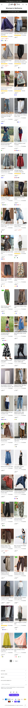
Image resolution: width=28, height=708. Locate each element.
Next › (16, 661)
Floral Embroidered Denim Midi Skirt (19, 88)
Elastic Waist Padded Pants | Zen (6, 279)
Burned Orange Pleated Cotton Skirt (7, 492)
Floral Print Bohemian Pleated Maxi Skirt (6, 144)
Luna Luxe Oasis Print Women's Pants (19, 519)
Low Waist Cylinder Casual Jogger (19, 467)
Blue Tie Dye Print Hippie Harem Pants (20, 546)
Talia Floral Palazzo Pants (19, 279)
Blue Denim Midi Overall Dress (20, 334)
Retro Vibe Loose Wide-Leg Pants (7, 519)
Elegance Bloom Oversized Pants (5, 573)
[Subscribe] (26, 684)
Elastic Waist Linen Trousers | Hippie (5, 198)
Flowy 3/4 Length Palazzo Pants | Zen (7, 225)
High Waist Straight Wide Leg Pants (20, 440)
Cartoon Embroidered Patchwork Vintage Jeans (6, 116)
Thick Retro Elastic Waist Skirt (20, 306)
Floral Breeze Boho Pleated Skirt (5, 440)
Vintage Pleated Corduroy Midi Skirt (19, 171)
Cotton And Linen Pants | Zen (7, 623)
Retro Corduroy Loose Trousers (19, 144)
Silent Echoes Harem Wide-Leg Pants (6, 306)
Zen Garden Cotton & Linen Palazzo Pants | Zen (7, 386)
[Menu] (1, 4)
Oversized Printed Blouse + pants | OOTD (7, 598)
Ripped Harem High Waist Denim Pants (19, 413)
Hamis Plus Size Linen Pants (19, 198)
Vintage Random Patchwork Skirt (5, 334)
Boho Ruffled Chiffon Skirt (19, 650)
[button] (23, 4)
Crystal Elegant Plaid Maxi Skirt (6, 61)
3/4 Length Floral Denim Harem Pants (20, 225)
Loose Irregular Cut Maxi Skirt (20, 623)
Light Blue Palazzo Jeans (20, 33)
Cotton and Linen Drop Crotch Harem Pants (20, 492)
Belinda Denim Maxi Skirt (7, 466)
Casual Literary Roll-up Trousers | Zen (6, 413)
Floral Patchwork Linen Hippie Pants (6, 88)
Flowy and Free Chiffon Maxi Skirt (7, 34)
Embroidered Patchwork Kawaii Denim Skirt (7, 171)
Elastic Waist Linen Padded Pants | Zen (6, 546)
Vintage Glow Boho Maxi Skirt (7, 252)
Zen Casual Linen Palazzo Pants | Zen (20, 115)
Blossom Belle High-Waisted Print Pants (19, 573)
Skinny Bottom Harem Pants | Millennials (19, 361)
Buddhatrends (11, 705)
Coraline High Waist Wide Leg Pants (7, 650)
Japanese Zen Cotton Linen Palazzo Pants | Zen (20, 61)
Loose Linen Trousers (19, 252)
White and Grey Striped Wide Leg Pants (20, 598)
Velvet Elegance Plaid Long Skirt (6, 361)
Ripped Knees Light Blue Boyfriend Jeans (20, 386)
